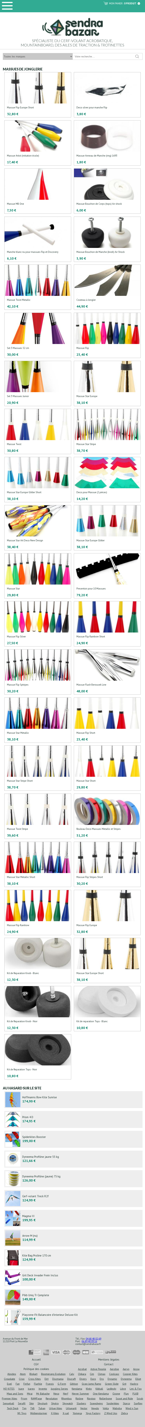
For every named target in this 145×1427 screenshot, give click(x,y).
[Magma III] (73, 1218)
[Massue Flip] (107, 335)
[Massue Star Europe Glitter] (107, 528)
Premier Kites (9, 1398)
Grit (124, 1383)
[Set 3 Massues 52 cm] (38, 335)
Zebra (124, 1413)
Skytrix (55, 1403)
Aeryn (126, 1369)
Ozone (116, 1393)
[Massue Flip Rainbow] (38, 912)
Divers (83, 1379)
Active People (98, 1369)
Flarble (38, 1383)
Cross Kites (34, 1379)
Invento (43, 1388)
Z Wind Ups (110, 1413)
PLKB (135, 1393)
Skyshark (42, 1403)
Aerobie (114, 1369)
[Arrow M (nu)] (73, 1238)
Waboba (117, 1408)
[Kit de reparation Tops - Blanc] (107, 1008)
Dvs (102, 1379)
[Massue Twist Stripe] (38, 816)
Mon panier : (122, 3)
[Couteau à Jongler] (107, 287)
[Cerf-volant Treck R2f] (73, 1198)
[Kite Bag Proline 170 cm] (73, 1257)
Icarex (31, 1388)
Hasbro (134, 1383)
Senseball (8, 1403)
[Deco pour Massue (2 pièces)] (107, 479)
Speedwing (96, 1403)
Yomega (77, 1413)
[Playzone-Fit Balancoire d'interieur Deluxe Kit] (73, 1317)
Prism (24, 1398)
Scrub (140, 1398)
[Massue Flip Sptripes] (38, 672)
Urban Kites (55, 1408)
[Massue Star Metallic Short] (38, 864)
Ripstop (91, 1398)
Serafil (21, 1403)
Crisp (22, 1379)
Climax (101, 1374)
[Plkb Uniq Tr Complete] (73, 1297)
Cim (92, 1374)
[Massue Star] (38, 576)
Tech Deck (12, 1408)
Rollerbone (105, 1398)
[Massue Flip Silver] (38, 624)
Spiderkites (112, 1403)
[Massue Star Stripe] (107, 431)
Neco (56, 1393)
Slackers (81, 1403)
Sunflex (138, 1403)
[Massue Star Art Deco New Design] (38, 528)
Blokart (33, 1374)
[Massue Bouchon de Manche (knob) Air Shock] (107, 239)
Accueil (36, 1359)
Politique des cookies (36, 1368)
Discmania (57, 1379)
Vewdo (95, 1408)
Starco (126, 1403)
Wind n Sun (132, 1408)
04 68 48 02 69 (93, 1338)
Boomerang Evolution (53, 1374)
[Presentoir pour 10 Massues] (107, 576)
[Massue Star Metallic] (38, 720)
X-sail (66, 1413)
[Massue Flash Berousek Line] (107, 672)
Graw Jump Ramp (91, 1383)
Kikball (99, 1388)
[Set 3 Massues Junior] (38, 383)
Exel (9, 1383)
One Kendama (101, 1393)
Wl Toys (21, 1413)
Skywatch (67, 1403)
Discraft (71, 1379)
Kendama (77, 1388)
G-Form (62, 1383)
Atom (23, 1374)
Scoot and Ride (124, 1398)
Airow (136, 1369)
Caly (71, 1374)
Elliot (138, 1379)
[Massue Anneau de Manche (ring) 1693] (107, 143)
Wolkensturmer (38, 1413)
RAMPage (36, 1398)
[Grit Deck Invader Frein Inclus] (73, 1277)
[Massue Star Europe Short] (107, 960)
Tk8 (32, 1408)
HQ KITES (9, 1388)
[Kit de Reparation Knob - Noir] (38, 1008)
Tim (24, 1408)
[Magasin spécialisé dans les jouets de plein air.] (72, 27)
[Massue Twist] (38, 431)
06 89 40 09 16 (89, 1341)
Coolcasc (114, 1374)
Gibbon (74, 1383)
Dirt (47, 1379)
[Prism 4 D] (73, 1119)
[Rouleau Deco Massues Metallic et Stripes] (107, 816)
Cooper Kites (130, 1374)
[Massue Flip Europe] (107, 912)
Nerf (65, 1393)
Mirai (29, 1393)
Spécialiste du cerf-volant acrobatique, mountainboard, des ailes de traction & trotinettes (72, 42)
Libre (123, 1388)
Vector (83, 1408)
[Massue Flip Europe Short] (38, 95)
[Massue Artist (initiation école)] (38, 143)
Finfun (26, 1383)
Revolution (52, 1398)
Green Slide (112, 1383)
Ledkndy (111, 1388)
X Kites (55, 1413)
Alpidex (11, 1374)
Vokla (106, 1408)
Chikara (82, 1374)
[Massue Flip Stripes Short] (107, 864)
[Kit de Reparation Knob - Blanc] (38, 960)
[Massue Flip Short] (107, 720)
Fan (18, 1383)
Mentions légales (108, 1359)
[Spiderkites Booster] (73, 1139)
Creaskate (9, 1379)
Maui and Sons (15, 1393)
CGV (36, 1364)
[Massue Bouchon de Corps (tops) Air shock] (107, 191)
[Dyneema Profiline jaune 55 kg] (73, 1159)
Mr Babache (43, 1393)
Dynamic (112, 1379)
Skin (31, 1403)
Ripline (79, 1398)
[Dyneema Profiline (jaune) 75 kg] (73, 1178)
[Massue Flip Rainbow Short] (107, 624)
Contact (108, 1364)
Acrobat (82, 1369)
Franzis (50, 1383)
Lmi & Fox (136, 1388)
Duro (93, 1379)
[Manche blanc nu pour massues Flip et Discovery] (38, 239)
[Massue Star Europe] (107, 383)
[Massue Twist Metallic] (38, 287)
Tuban (41, 1408)
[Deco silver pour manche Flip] (107, 95)
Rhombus (66, 1398)
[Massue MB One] (38, 191)
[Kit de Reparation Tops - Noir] (38, 1057)
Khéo (89, 1388)
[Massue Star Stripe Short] (38, 768)
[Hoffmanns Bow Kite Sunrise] (73, 1099)
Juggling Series (59, 1388)
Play (126, 1393)
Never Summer (80, 1393)
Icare (21, 1388)
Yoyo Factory (93, 1413)
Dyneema (126, 1379)
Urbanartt (71, 1408)
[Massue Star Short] (107, 768)
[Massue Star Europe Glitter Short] (38, 479)
